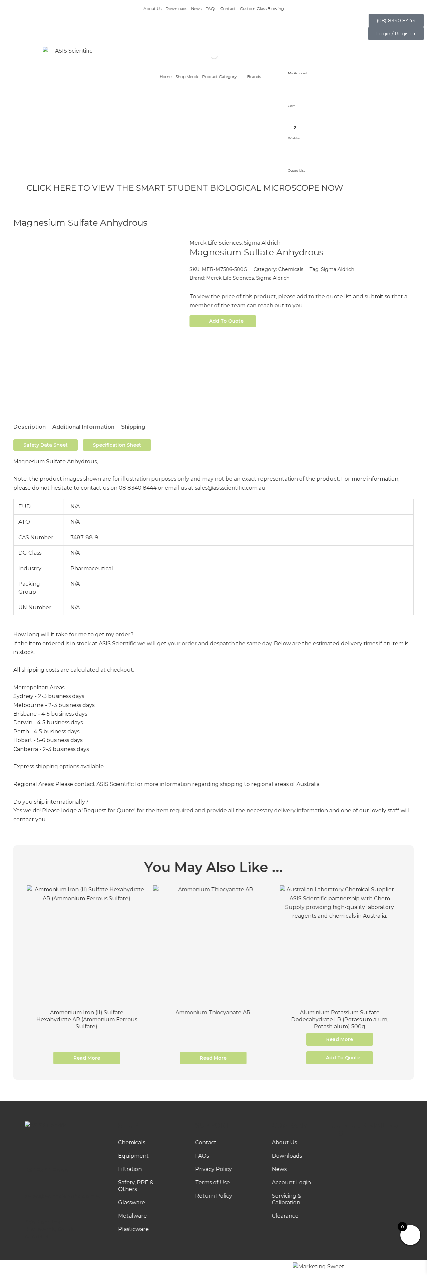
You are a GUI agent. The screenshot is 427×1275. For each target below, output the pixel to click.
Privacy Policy (213, 1169)
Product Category (219, 76)
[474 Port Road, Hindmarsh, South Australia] (28, 1213)
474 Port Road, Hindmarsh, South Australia (49, 1229)
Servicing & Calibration (286, 1199)
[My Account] (296, 55)
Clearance (285, 1216)
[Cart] (296, 87)
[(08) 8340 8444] (28, 1161)
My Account (298, 73)
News (196, 8)
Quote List (296, 170)
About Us (152, 8)
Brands (254, 76)
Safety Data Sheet (45, 445)
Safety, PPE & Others (135, 1185)
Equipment (133, 1156)
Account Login (291, 1182)
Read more (86, 1058)
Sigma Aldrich (262, 243)
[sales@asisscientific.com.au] (28, 1187)
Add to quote (226, 321)
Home (165, 76)
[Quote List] (296, 152)
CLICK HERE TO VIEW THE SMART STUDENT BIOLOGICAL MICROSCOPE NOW (185, 188)
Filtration (130, 1169)
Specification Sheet (117, 445)
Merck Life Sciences (215, 243)
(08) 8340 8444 (46, 1170)
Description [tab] (29, 427)
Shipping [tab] (133, 427)
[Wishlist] (296, 119)
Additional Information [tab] (83, 427)
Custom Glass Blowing (262, 8)
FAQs (210, 8)
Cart (291, 106)
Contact (228, 8)
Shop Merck (186, 76)
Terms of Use (212, 1182)
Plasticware (133, 1229)
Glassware (131, 1202)
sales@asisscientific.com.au (63, 1196)
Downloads (176, 8)
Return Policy (213, 1196)
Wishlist (294, 138)
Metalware (132, 1216)
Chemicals (290, 269)
